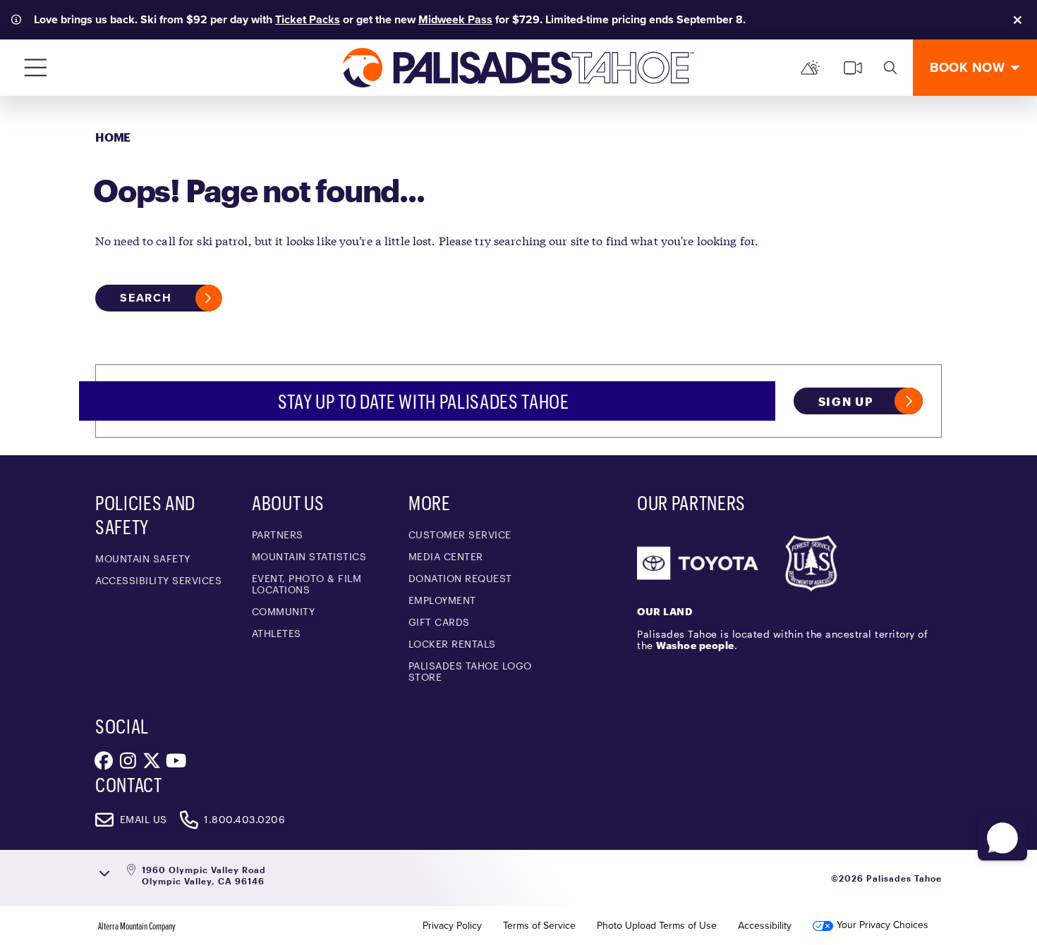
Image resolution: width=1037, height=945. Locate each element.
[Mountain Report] (810, 67)
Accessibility (765, 926)
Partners (277, 535)
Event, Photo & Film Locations (307, 583)
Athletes (276, 633)
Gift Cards (439, 622)
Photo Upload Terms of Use (657, 926)
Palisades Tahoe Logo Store (470, 671)
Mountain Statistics (309, 556)
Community (283, 611)
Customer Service (459, 535)
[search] (890, 67)
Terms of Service (539, 926)
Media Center (445, 556)
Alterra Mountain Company (137, 926)
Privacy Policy (452, 926)
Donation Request (460, 578)
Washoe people (695, 645)
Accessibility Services (158, 580)
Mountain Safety (142, 558)
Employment (442, 600)
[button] (1002, 837)
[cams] (853, 67)
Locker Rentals (452, 644)
